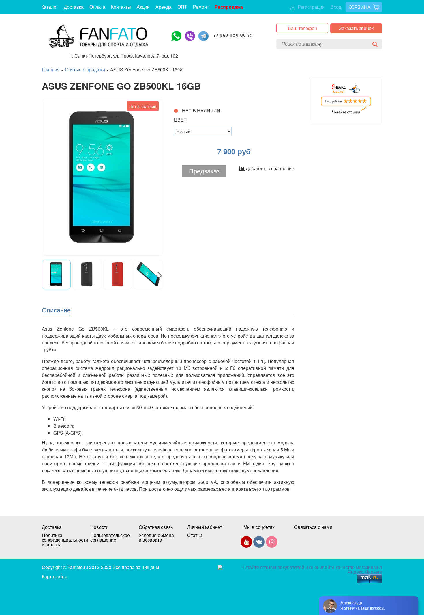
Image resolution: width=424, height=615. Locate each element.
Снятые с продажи (85, 69)
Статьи (194, 535)
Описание (56, 309)
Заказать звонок (356, 28)
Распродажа (229, 6)
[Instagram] (271, 543)
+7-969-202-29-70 (233, 36)
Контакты (121, 6)
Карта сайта (54, 576)
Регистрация (311, 6)
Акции (143, 6)
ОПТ (182, 6)
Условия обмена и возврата (156, 537)
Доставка (74, 6)
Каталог (49, 6)
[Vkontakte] (259, 543)
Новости (99, 527)
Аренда (163, 6)
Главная (51, 69)
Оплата (97, 6)
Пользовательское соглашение (108, 537)
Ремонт (201, 6)
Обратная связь (156, 527)
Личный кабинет (204, 527)
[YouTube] (246, 543)
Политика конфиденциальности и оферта (60, 540)
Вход (336, 6)
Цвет (180, 120)
